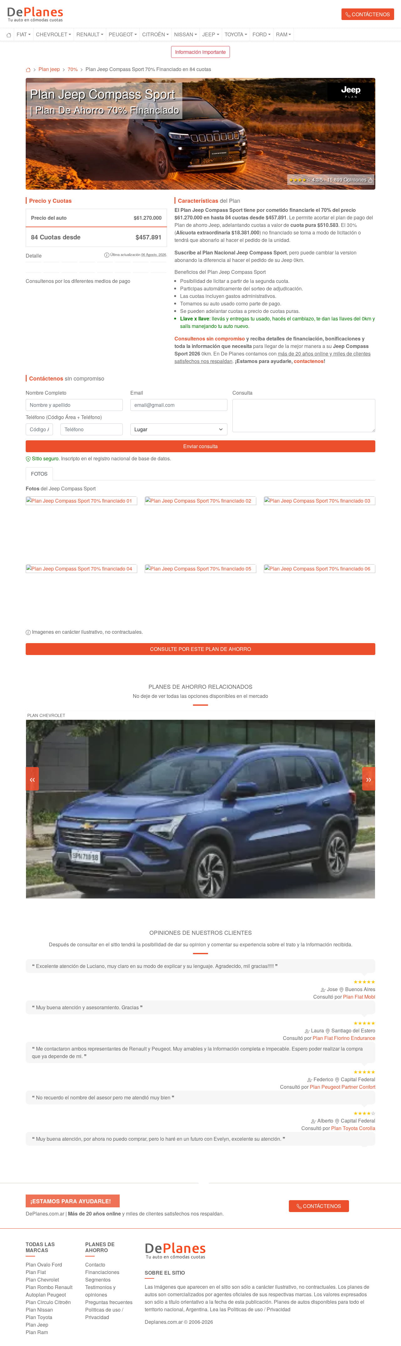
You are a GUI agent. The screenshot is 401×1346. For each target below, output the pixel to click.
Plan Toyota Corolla (353, 1128)
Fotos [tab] (39, 473)
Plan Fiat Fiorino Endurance (344, 1037)
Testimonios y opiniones (100, 1290)
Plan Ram (37, 1332)
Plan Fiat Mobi (359, 996)
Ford (260, 34)
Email (136, 392)
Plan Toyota (39, 1317)
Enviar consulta (200, 446)
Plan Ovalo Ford (44, 1264)
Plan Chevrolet (46, 715)
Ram (281, 34)
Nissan (183, 34)
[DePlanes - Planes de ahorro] (35, 13)
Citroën (153, 34)
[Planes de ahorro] (28, 69)
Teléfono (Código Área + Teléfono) (64, 417)
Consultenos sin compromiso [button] (209, 338)
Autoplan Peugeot (46, 1294)
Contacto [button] (95, 1264)
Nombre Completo (46, 392)
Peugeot (121, 34)
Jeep (208, 34)
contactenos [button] (309, 361)
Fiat (22, 34)
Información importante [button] (200, 51)
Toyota (234, 34)
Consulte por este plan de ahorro (200, 649)
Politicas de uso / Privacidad (104, 1313)
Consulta (242, 392)
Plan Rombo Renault (49, 1287)
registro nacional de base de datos (131, 458)
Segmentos (98, 1279)
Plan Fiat (36, 1272)
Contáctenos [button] (370, 14)
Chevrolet (51, 34)
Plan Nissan (39, 1309)
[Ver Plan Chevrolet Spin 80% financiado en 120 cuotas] (200, 823)
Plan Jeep (37, 1324)
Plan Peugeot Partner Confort (342, 1086)
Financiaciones (102, 1272)
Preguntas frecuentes (109, 1302)
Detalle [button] (34, 255)
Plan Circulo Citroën (48, 1302)
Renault (88, 34)
